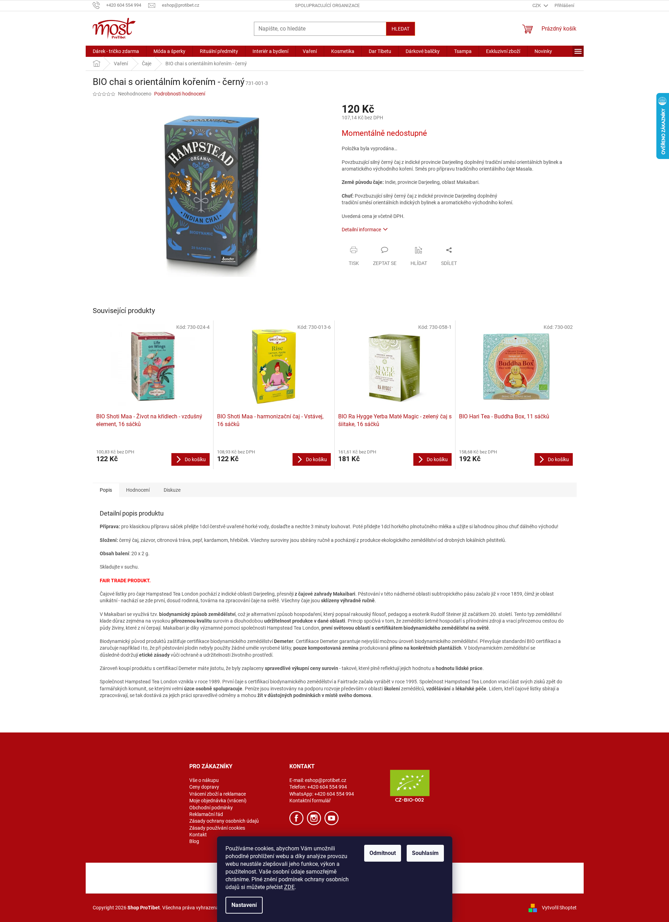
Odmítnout (382, 853)
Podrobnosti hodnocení (179, 94)
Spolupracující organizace (327, 5)
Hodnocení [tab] (138, 490)
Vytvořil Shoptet (559, 907)
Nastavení (244, 905)
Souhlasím (425, 853)
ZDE (289, 887)
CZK (537, 5)
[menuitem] (116, 51)
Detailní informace (361, 229)
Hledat (400, 29)
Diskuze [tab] (172, 490)
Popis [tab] (106, 490)
